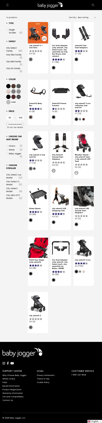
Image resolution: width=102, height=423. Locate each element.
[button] (7, 5)
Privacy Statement (45, 375)
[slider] (7, 124)
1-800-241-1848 (79, 375)
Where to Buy (8, 379)
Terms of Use (43, 379)
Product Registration (12, 389)
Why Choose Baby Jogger (14, 375)
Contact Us (7, 400)
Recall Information (11, 386)
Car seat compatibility (13, 396)
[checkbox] (15, 31)
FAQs (4, 382)
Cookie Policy (43, 382)
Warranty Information (12, 393)
